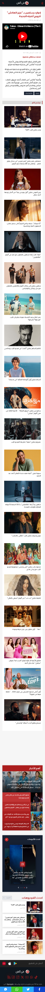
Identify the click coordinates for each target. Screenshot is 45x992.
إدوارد (37, 93)
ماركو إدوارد (28, 93)
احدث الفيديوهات (24, 897)
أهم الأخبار (34, 768)
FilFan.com (38, 984)
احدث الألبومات (33, 839)
